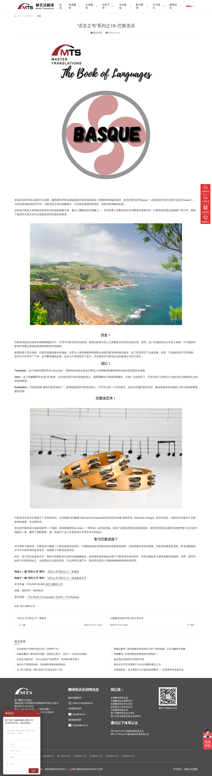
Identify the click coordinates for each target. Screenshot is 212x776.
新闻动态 (173, 6)
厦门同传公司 (63, 755)
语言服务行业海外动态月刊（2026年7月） (38, 648)
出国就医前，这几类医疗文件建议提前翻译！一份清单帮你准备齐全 (149, 669)
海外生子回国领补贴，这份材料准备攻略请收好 (41, 664)
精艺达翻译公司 (54, 584)
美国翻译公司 (128, 755)
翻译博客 (29, 16)
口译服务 (89, 6)
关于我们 (156, 6)
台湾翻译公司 (79, 755)
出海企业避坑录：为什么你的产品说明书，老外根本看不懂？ (48, 659)
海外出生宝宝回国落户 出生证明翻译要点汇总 (137, 664)
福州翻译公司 (111, 755)
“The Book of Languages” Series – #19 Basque (53, 597)
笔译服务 (72, 6)
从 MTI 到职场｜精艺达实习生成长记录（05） (40, 669)
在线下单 (106, 6)
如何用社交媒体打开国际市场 (129, 659)
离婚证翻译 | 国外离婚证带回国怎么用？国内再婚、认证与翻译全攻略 (149, 648)
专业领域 (122, 6)
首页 (60, 6)
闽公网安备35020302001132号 (87, 769)
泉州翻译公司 (95, 755)
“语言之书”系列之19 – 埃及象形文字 (66, 578)
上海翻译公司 (47, 755)
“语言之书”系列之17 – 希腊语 (63, 571)
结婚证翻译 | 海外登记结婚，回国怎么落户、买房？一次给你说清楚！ (52, 653)
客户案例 (139, 6)
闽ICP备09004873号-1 (56, 769)
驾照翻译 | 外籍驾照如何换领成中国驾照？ (136, 653)
